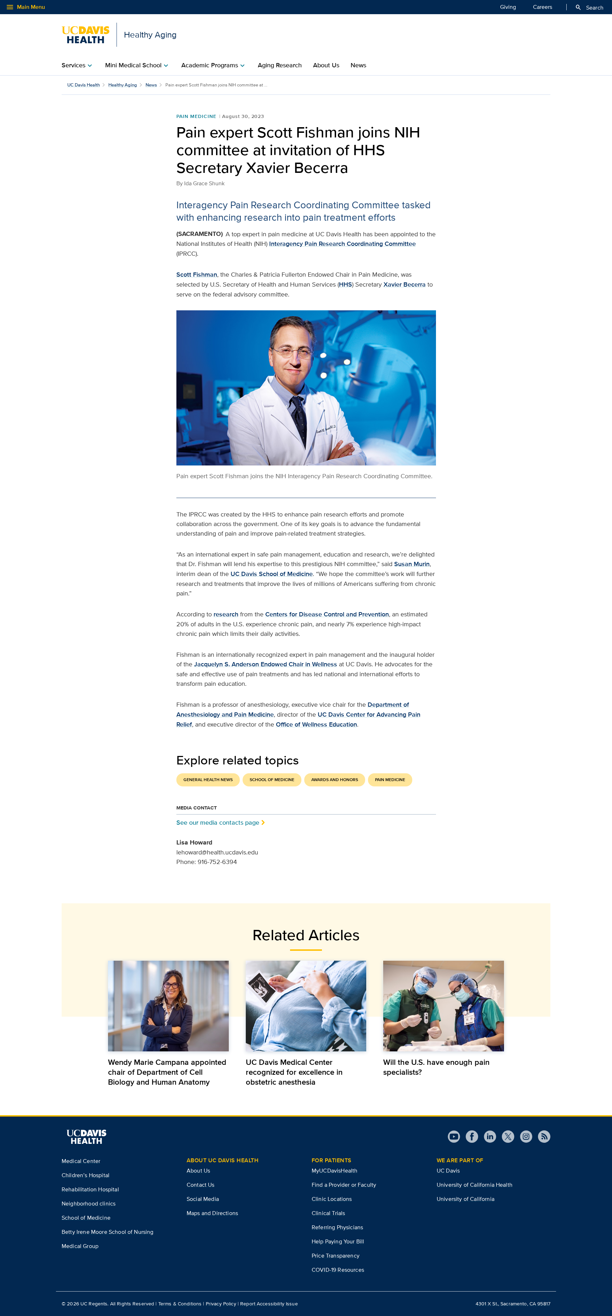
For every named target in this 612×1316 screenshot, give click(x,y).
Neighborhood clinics (88, 1203)
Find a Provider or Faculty (344, 1185)
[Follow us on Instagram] (523, 1136)
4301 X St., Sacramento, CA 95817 (513, 1303)
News (358, 65)
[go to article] (168, 1006)
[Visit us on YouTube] (454, 1136)
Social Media (203, 1199)
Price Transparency (335, 1256)
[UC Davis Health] (86, 1137)
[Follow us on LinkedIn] (487, 1136)
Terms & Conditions (180, 1303)
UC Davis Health (83, 84)
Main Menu (25, 7)
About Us (326, 65)
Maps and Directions (212, 1213)
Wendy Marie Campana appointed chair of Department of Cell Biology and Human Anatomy (167, 1072)
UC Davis (448, 1171)
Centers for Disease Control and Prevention (327, 614)
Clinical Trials (328, 1213)
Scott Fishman (196, 274)
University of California (465, 1199)
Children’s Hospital (85, 1175)
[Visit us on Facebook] (469, 1136)
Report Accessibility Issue (269, 1303)
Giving (508, 7)
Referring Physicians (337, 1227)
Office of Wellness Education (316, 724)
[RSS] (541, 1136)
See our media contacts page (217, 822)
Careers (542, 7)
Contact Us (201, 1185)
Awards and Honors (334, 779)
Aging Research (280, 65)
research (226, 614)
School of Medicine (272, 779)
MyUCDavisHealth (334, 1171)
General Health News (208, 779)
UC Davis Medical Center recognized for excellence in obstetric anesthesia (294, 1072)
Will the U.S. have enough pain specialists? (436, 1067)
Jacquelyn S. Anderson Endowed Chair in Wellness (265, 664)
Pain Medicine (196, 116)
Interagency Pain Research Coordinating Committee (342, 243)
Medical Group (80, 1246)
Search (589, 7)
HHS (345, 284)
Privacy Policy (221, 1303)
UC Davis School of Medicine (272, 573)
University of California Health (474, 1185)
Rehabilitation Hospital (90, 1189)
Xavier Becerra (405, 284)
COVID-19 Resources (338, 1270)
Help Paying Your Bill (338, 1241)
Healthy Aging (122, 84)
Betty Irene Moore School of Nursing (108, 1232)
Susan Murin (412, 564)
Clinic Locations (332, 1199)
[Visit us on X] (505, 1136)
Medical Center (81, 1161)
